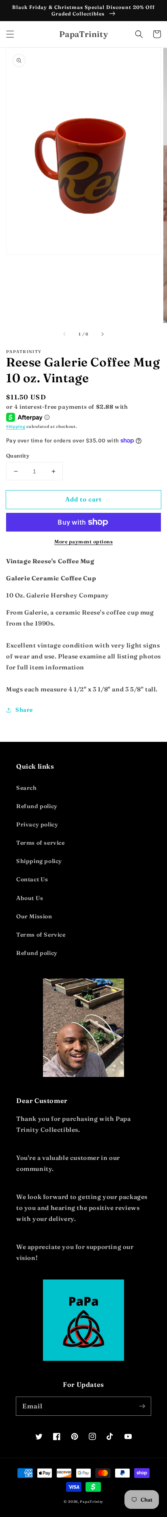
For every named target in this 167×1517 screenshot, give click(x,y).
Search (26, 787)
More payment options (83, 541)
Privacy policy (37, 824)
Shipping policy (39, 861)
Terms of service (40, 842)
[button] (10, 34)
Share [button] (24, 709)
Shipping (16, 426)
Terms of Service (41, 934)
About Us (29, 898)
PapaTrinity (91, 1502)
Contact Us (32, 879)
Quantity (17, 455)
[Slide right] (102, 334)
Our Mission (34, 916)
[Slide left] (65, 334)
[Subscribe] (142, 1406)
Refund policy (37, 806)
